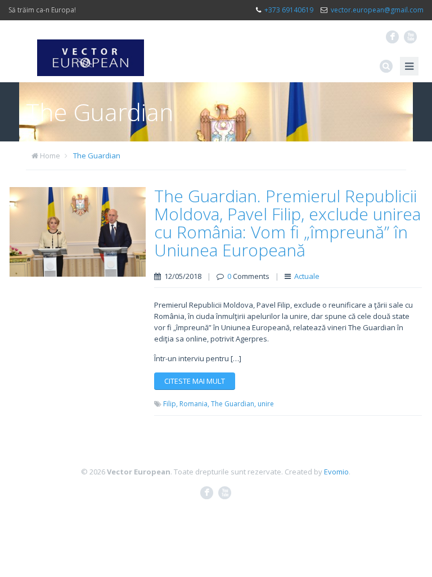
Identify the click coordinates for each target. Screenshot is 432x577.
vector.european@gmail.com (377, 10)
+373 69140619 (288, 10)
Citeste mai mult (194, 381)
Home (50, 155)
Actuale (307, 276)
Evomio (336, 472)
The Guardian (96, 155)
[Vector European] (90, 51)
